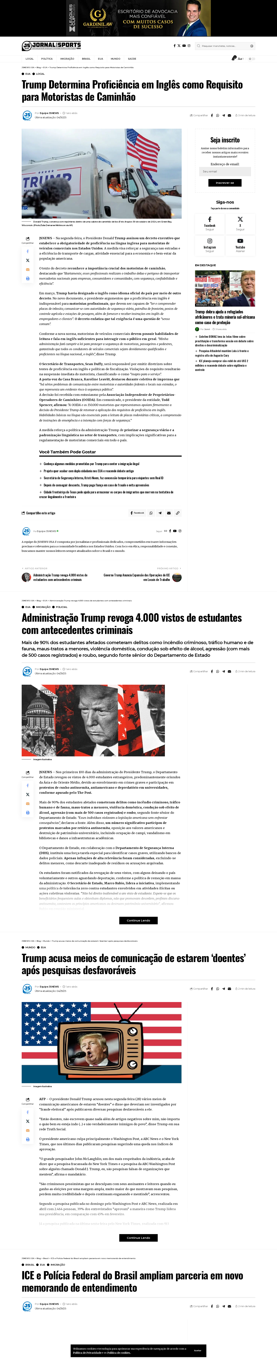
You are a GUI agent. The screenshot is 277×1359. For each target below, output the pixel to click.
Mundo (30, 947)
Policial (61, 607)
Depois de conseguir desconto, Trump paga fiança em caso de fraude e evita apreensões (96, 485)
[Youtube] (240, 245)
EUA (28, 74)
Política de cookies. (119, 1352)
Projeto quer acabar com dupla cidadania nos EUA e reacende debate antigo (89, 470)
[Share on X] (27, 260)
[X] (179, 45)
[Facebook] (175, 45)
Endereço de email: (225, 164)
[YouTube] (184, 45)
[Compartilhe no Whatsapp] (217, 115)
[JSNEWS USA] (51, 46)
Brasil (29, 1265)
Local (40, 74)
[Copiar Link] (178, 513)
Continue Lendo (138, 920)
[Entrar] (225, 58)
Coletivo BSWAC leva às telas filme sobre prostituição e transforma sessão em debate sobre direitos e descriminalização (224, 340)
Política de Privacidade (87, 1352)
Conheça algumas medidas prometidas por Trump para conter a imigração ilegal (91, 463)
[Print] (27, 278)
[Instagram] (189, 45)
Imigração (201, 305)
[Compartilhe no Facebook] (211, 115)
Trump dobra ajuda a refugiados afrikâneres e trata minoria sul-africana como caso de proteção (225, 316)
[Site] (166, 531)
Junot (207, 329)
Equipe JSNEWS (49, 113)
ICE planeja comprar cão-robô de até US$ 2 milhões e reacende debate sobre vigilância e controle (221, 365)
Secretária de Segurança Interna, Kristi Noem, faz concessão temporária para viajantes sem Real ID (103, 477)
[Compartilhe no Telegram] (223, 115)
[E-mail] (229, 115)
